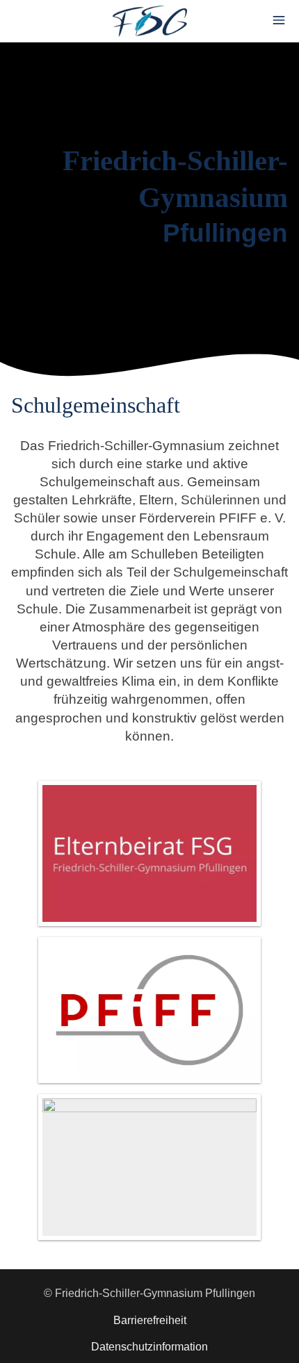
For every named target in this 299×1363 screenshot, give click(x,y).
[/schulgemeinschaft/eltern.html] (149, 854)
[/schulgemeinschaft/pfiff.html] (149, 1010)
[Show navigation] (279, 20)
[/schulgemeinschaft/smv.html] (149, 1167)
